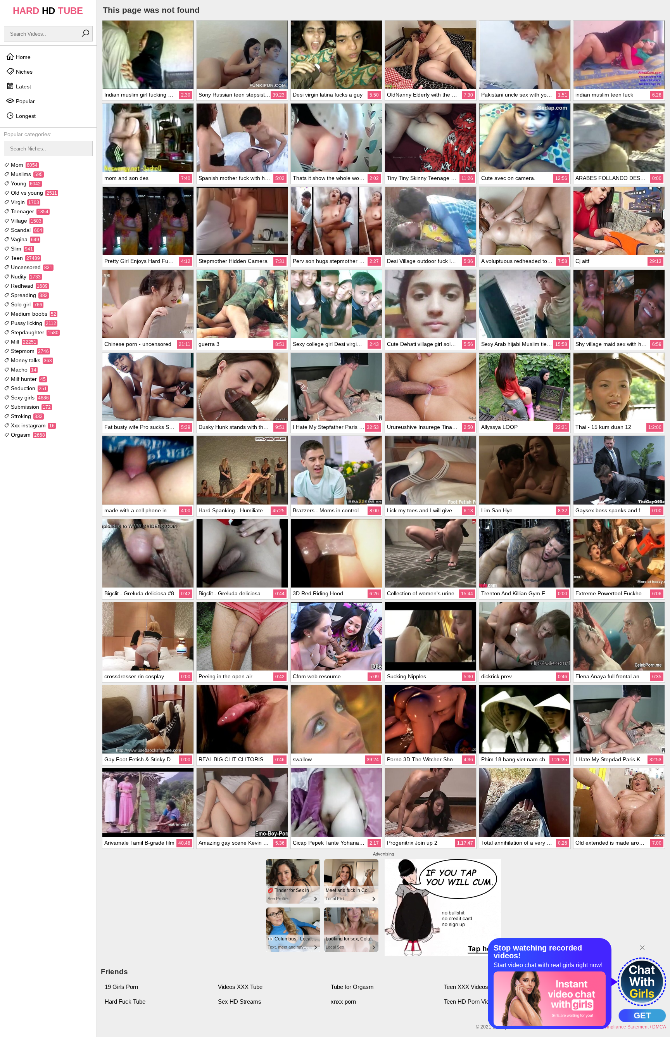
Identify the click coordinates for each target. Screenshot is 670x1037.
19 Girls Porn (121, 986)
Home (22, 57)
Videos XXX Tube (240, 986)
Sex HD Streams (239, 1001)
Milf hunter (27, 379)
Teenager (28, 211)
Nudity (25, 276)
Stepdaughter (34, 332)
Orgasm (27, 435)
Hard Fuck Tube (125, 1001)
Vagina (24, 239)
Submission (30, 407)
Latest (22, 86)
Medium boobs (32, 314)
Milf (22, 342)
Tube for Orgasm (352, 986)
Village (25, 221)
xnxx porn (343, 1001)
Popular (24, 101)
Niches (23, 72)
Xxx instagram (32, 425)
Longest (25, 116)
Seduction (28, 388)
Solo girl (25, 304)
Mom (23, 165)
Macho (22, 369)
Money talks (30, 360)
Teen (24, 258)
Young (25, 183)
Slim (21, 248)
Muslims (26, 174)
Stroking (26, 416)
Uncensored (30, 267)
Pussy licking (32, 323)
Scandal (25, 230)
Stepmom (29, 351)
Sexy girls (29, 397)
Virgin (24, 202)
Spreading (28, 295)
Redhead (28, 286)
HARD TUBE (48, 10)
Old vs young (33, 193)
